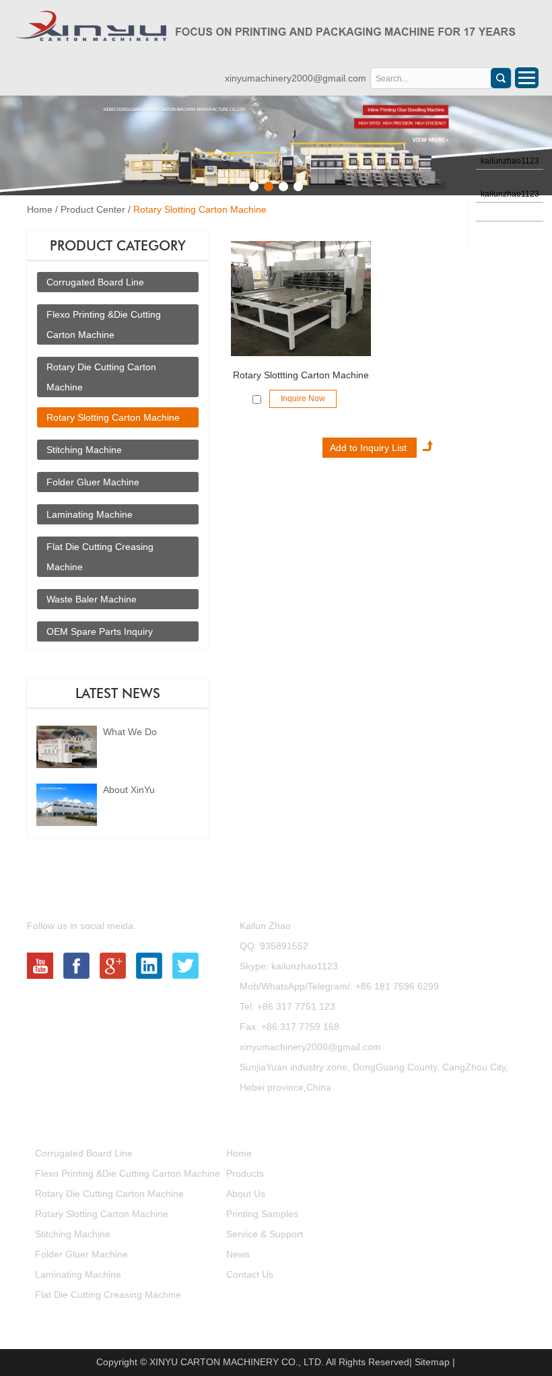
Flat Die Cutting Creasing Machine (108, 1294)
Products (69, 1120)
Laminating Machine (89, 514)
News (238, 1254)
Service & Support (264, 1234)
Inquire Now (303, 398)
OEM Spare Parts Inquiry (99, 631)
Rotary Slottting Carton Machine (301, 375)
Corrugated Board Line (95, 282)
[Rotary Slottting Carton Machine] (301, 299)
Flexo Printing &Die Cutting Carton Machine (127, 1173)
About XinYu (129, 789)
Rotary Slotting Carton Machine (200, 209)
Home (40, 209)
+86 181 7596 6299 (397, 986)
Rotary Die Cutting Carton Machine (109, 1193)
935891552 (284, 945)
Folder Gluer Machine (92, 482)
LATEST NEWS (117, 693)
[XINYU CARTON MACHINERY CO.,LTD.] (265, 28)
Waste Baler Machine (91, 599)
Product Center (93, 209)
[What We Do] (66, 765)
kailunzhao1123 (303, 966)
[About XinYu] (66, 823)
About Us (245, 1193)
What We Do (130, 731)
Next (11, 146)
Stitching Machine (84, 449)
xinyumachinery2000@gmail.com (295, 78)
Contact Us (276, 893)
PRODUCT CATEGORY (118, 246)
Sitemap (432, 1361)
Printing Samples (262, 1213)
